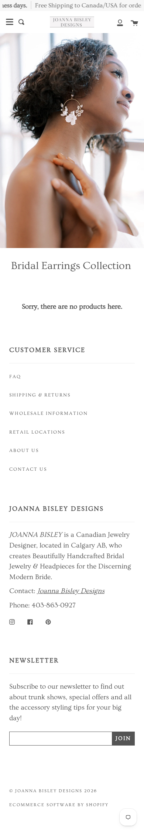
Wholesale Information (48, 413)
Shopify (97, 805)
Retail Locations (37, 432)
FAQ (15, 376)
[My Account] (116, 22)
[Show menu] (9, 22)
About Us (24, 450)
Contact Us (28, 469)
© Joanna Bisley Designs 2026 (53, 791)
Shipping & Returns (40, 395)
